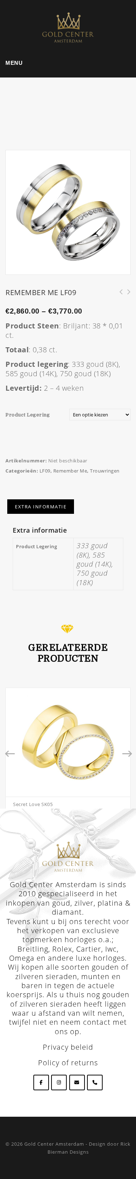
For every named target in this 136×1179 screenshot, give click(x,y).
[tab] (40, 506)
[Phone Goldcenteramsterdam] (95, 1082)
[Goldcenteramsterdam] (68, 27)
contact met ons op (91, 1026)
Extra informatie (40, 506)
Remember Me (70, 470)
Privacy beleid (68, 1047)
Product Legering (27, 415)
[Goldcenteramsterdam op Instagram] (59, 1082)
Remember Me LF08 (127, 296)
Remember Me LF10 (119, 296)
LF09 (45, 470)
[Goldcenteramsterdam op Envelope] (77, 1082)
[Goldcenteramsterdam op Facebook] (41, 1082)
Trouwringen (105, 470)
